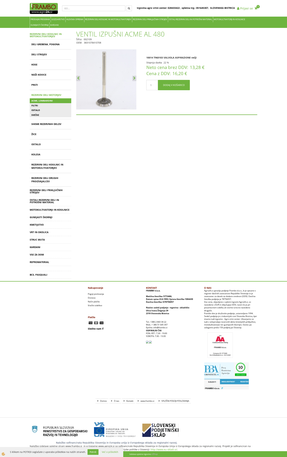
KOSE (34, 64)
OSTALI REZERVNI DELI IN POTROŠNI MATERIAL (190, 19)
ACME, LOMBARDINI (42, 100)
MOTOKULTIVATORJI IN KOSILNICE (229, 19)
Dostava (92, 297)
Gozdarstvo (58, 19)
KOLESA (35, 154)
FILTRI (34, 105)
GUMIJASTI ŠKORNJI (39, 25)
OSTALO (35, 110)
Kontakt (129, 401)
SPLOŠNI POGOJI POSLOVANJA (175, 401)
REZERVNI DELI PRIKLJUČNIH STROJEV (150, 19)
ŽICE (33, 134)
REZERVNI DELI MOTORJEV (46, 95)
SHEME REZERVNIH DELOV (46, 124)
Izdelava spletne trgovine (140, 454)
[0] (255, 8)
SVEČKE (35, 114)
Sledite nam (94, 328)
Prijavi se (246, 8)
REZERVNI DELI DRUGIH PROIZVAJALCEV (44, 179)
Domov (103, 401)
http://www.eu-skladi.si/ (164, 449)
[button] (134, 78)
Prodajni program (40, 19)
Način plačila (94, 301)
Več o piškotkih (110, 452)
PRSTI (34, 84)
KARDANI (54, 25)
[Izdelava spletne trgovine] (154, 454)
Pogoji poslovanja (96, 294)
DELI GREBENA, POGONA (45, 44)
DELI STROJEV (39, 54)
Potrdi (93, 452)
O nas (116, 401)
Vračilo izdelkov (95, 305)
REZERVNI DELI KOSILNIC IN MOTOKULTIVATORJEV (108, 19)
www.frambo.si (147, 401)
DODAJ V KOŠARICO (174, 85)
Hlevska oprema (74, 19)
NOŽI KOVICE (38, 74)
